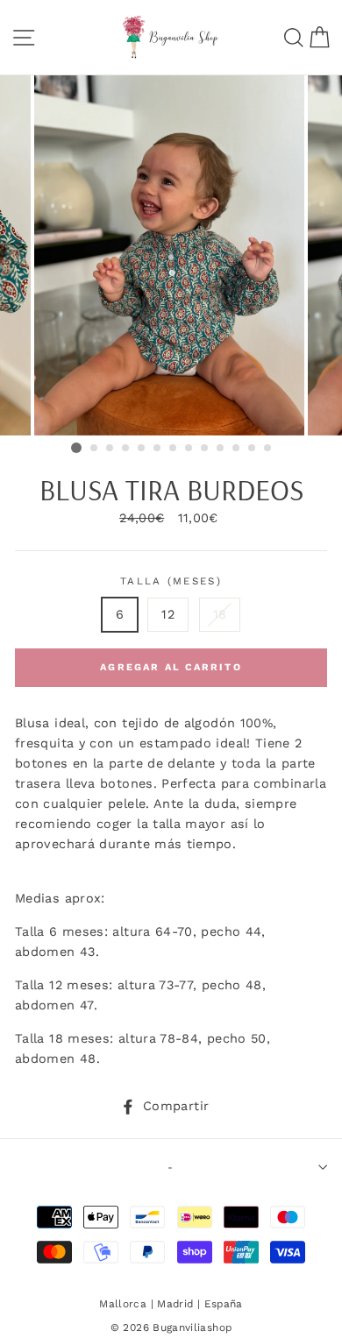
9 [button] (205, 448)
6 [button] (157, 448)
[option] (171, 255)
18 (220, 614)
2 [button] (94, 448)
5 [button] (142, 448)
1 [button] (76, 447)
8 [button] (189, 448)
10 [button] (221, 448)
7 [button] (173, 448)
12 (168, 614)
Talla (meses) (171, 581)
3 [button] (110, 448)
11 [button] (236, 448)
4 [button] (126, 448)
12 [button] (252, 448)
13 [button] (268, 448)
